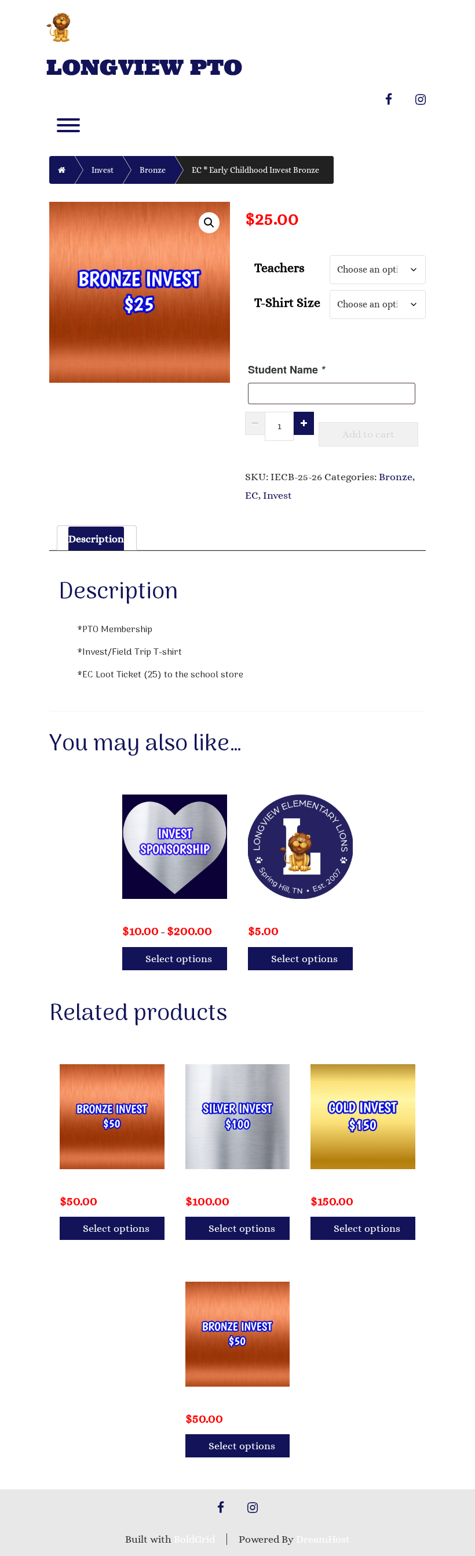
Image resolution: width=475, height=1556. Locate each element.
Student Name (286, 369)
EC (251, 495)
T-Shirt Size (287, 302)
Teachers (279, 267)
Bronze (153, 170)
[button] (209, 222)
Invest (103, 170)
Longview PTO (144, 67)
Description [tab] (96, 539)
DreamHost (323, 1539)
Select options (178, 958)
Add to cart (368, 434)
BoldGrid (194, 1539)
